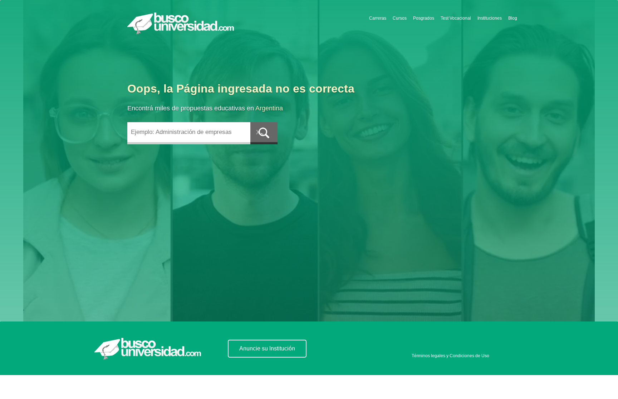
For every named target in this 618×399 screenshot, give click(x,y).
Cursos (400, 18)
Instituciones (489, 18)
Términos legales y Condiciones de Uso (450, 355)
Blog (512, 18)
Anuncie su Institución (267, 348)
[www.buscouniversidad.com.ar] (147, 349)
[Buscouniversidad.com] (182, 25)
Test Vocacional (456, 18)
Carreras (377, 18)
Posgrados (423, 18)
